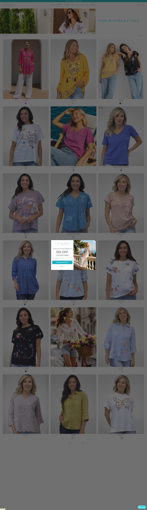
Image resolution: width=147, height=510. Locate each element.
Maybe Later (62, 266)
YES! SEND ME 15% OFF (62, 262)
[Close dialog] (94, 242)
